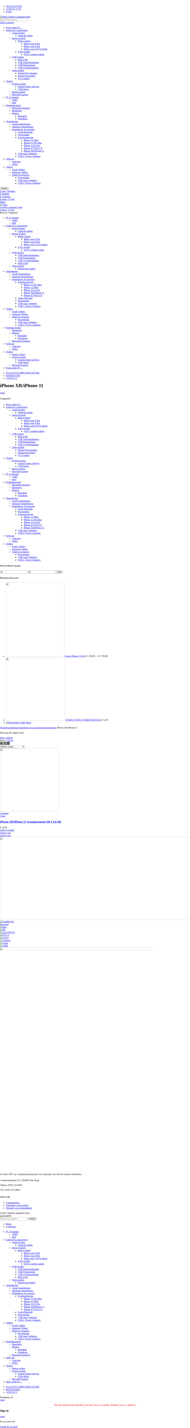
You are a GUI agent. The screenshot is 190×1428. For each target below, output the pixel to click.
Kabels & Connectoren (16, 30)
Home (3, 727)
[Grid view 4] (8, 744)
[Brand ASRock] (5, 940)
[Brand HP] (2, 929)
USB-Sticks (23, 89)
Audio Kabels (18, 33)
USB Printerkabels (26, 65)
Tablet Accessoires (20, 175)
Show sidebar (6, 738)
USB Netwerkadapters (28, 62)
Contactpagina (12, 1202)
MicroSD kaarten (20, 94)
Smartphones (12, 121)
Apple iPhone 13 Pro (75, 656)
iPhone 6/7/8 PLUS (33, 148)
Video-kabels (18, 70)
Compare (4, 813)
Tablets (9, 167)
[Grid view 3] (5, 744)
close (2, 393)
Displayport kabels (26, 76)
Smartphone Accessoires (23, 129)
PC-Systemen (12, 97)
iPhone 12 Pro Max (33, 143)
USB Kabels (18, 57)
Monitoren (17, 110)
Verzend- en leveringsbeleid (19, 1208)
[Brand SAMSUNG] (7, 921)
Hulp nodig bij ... (14, 404)
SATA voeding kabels (34, 54)
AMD (15, 100)
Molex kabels (24, 41)
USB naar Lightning (27, 153)
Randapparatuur (13, 105)
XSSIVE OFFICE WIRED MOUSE (83, 720)
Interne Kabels (19, 38)
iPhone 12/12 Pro (32, 145)
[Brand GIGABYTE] (7, 932)
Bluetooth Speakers (21, 108)
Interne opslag (18, 92)
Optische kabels (25, 35)
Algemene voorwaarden (17, 1205)
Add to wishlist (7, 830)
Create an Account (8, 1426)
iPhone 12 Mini (31, 140)
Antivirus (16, 161)
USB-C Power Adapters (29, 156)
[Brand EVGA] (4, 935)
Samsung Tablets (20, 172)
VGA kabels (24, 78)
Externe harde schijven (28, 86)
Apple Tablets (18, 169)
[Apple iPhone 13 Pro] (35, 656)
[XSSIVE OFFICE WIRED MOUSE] (36, 720)
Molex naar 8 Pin (32, 46)
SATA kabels (24, 51)
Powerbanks (23, 135)
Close (2, 816)
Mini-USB (23, 60)
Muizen (15, 113)
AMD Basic (25, 722)
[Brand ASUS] (4, 938)
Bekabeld (22, 116)
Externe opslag (19, 84)
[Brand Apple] (4, 943)
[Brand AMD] (4, 946)
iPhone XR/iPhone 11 (34, 151)
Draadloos (22, 118)
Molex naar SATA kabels (35, 49)
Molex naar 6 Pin (32, 43)
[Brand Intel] (3, 927)
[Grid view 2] (1, 744)
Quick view (5, 835)
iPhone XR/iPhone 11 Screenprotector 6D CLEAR (30, 821)
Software (10, 159)
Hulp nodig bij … (14, 27)
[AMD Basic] (13, 722)
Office (15, 164)
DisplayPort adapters (27, 73)
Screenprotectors (25, 137)
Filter (59, 572)
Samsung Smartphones (22, 127)
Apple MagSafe (25, 132)
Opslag (9, 81)
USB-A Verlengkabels (28, 68)
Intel (14, 102)
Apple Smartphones (21, 124)
